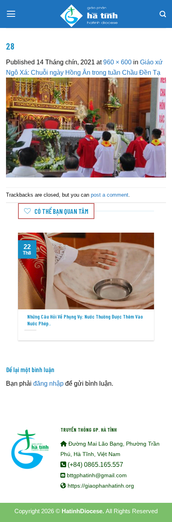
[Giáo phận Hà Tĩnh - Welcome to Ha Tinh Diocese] (86, 14)
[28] (86, 127)
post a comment (109, 195)
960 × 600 (117, 62)
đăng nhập (48, 383)
